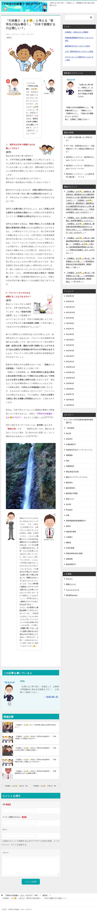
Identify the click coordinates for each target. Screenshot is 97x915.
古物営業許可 (71, 444)
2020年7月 (70, 394)
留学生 (9, 37)
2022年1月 (70, 301)
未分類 (68, 504)
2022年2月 (70, 296)
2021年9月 (70, 318)
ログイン (69, 579)
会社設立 (69, 439)
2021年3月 (70, 351)
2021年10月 (70, 312)
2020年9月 (70, 383)
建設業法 (69, 482)
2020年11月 (70, 372)
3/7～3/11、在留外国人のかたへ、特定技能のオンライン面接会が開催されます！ (80, 149)
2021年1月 (70, 361)
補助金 (68, 542)
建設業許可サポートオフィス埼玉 (77, 46)
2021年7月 (70, 329)
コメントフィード (72, 590)
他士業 (68, 433)
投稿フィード (71, 584)
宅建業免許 (70, 466)
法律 (67, 515)
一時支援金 (70, 428)
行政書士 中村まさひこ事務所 (76, 32)
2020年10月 (70, 378)
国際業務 (69, 455)
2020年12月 (70, 367)
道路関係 (69, 559)
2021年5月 (70, 340)
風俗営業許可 (71, 564)
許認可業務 (70, 548)
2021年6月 (70, 334)
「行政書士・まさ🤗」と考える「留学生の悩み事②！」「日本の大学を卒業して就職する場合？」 (35, 749)
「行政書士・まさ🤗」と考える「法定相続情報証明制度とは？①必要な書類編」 (80, 241)
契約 (67, 461)
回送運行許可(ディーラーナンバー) (79, 450)
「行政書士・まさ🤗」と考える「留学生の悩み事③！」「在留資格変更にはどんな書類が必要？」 (35, 772)
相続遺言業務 (71, 532)
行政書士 (69, 537)
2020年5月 (70, 405)
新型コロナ (70, 499)
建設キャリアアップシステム (77, 477)
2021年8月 (70, 323)
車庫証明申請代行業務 (74, 553)
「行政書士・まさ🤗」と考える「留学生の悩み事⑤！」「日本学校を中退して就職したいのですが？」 (35, 760)
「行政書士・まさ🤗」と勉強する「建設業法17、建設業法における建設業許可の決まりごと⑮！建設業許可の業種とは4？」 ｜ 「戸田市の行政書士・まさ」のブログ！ (80, 206)
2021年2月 (70, 356)
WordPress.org (71, 595)
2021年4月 (70, 345)
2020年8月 (70, 389)
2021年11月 (70, 307)
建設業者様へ (71, 488)
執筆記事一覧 (52, 697)
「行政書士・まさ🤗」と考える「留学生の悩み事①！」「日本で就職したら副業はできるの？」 (35, 737)
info (74, 267)
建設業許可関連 (72, 493)
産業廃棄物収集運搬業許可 (76, 521)
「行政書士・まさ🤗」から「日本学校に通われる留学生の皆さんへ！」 (35, 726)
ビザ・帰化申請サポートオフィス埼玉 (79, 51)
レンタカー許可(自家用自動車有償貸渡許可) (79, 421)
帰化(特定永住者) (72, 472)
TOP (21, 895)
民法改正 (69, 510)
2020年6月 (70, 400)
